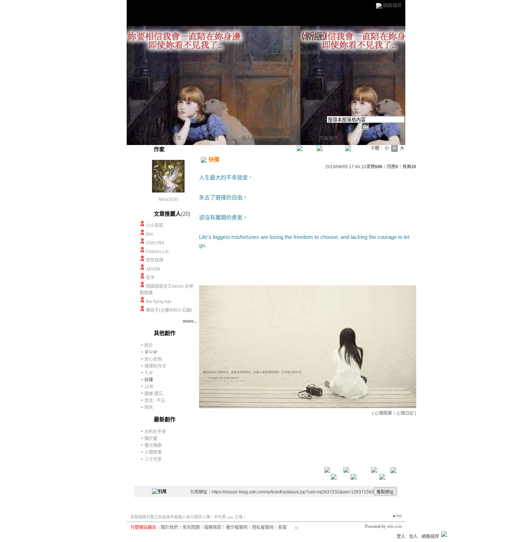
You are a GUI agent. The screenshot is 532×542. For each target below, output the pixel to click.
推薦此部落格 (307, 52)
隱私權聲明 (263, 527)
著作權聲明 (237, 527)
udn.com (394, 526)
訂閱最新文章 (369, 52)
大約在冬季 (155, 431)
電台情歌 (153, 445)
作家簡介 (328, 138)
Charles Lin (157, 251)
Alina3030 (168, 199)
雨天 (148, 407)
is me (281, 36)
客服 (282, 527)
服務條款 (212, 527)
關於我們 (169, 527)
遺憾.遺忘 (153, 393)
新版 (314, 36)
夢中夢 (150, 352)
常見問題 (191, 527)
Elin (149, 234)
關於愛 (150, 438)
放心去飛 (153, 359)
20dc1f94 (155, 242)
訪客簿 (290, 138)
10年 (149, 386)
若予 (150, 277)
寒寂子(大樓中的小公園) (169, 310)
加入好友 (280, 52)
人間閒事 (153, 452)
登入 (401, 536)
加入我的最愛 (339, 52)
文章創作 (209, 138)
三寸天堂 (153, 459)
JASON (153, 269)
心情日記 (405, 413)
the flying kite (159, 301)
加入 (413, 536)
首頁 (176, 138)
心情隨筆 (383, 413)
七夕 (148, 373)
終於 (148, 345)
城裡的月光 (155, 366)
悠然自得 (154, 260)
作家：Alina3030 (287, 47)
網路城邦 (392, 5)
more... (190, 321)
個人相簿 (250, 138)
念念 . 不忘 (154, 400)
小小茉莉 (154, 225)
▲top (397, 515)
